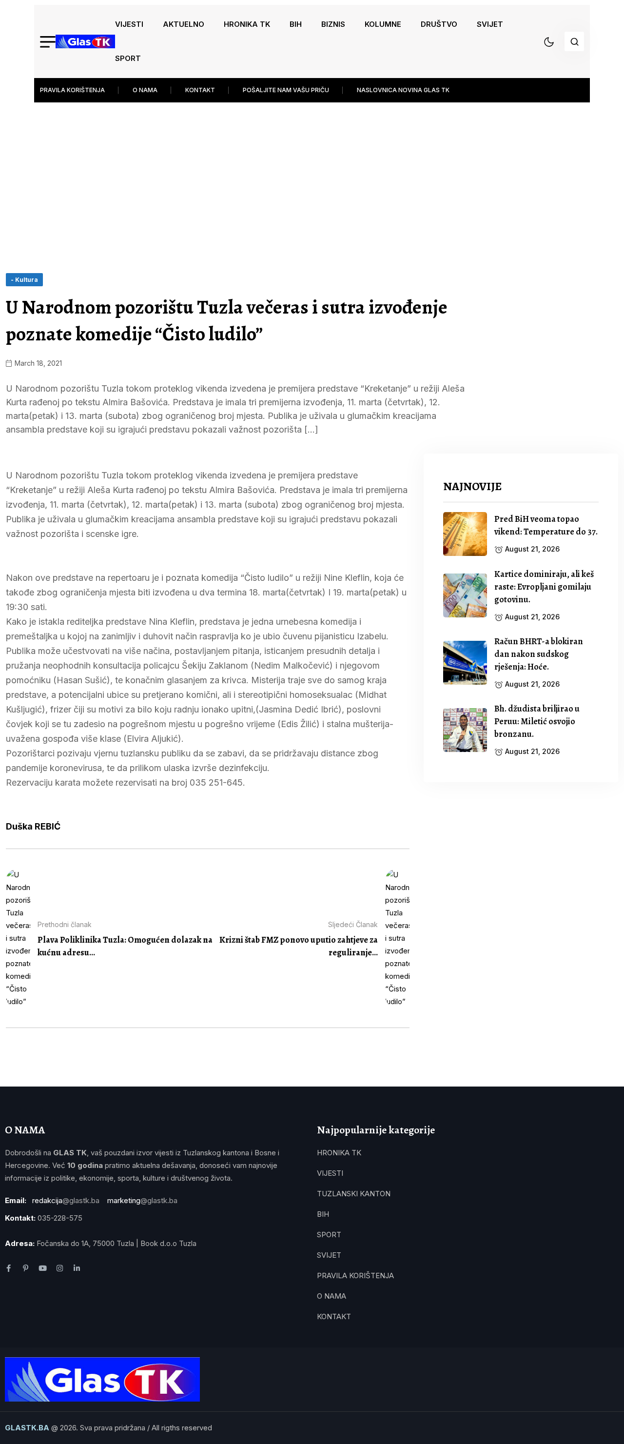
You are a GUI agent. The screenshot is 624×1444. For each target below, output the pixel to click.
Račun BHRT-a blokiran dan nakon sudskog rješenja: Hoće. (538, 654)
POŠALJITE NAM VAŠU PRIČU (286, 90)
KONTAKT (200, 90)
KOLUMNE (383, 24)
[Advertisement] (312, 180)
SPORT (128, 58)
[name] (85, 41)
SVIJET (490, 24)
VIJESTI (129, 24)
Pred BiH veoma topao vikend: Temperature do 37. (546, 525)
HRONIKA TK (247, 24)
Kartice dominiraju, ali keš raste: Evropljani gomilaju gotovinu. (544, 586)
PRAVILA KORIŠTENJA (72, 90)
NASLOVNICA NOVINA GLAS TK (403, 90)
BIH (296, 24)
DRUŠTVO (439, 24)
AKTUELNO (183, 24)
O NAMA (145, 90)
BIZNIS (333, 24)
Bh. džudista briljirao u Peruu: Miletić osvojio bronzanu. (537, 721)
